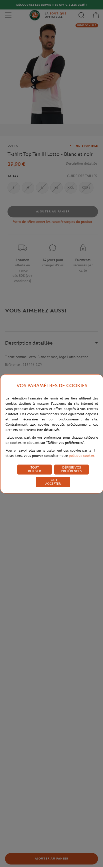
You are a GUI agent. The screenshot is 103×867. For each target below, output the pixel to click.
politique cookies (81, 456)
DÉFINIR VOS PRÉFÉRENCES (71, 469)
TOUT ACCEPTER (53, 481)
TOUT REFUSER (34, 469)
